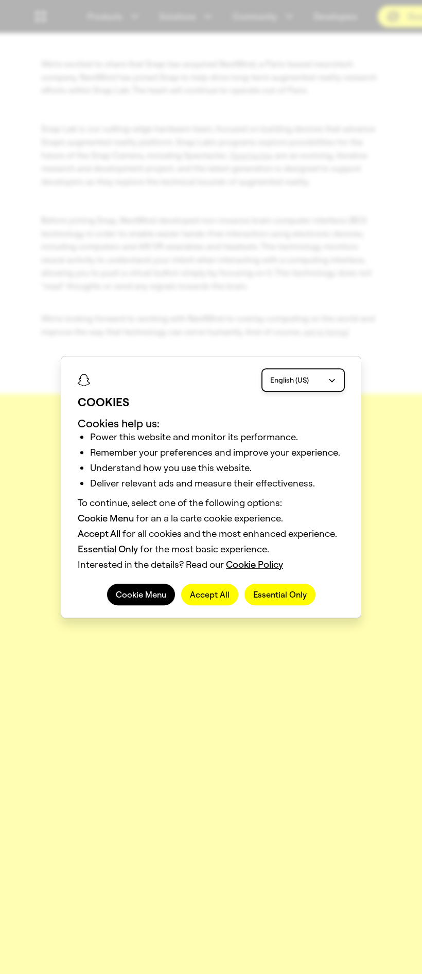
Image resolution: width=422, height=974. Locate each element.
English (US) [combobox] (289, 380)
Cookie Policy (254, 564)
